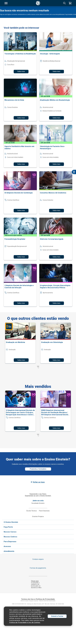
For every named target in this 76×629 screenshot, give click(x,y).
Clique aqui (35, 581)
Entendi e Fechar (57, 616)
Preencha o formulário (38, 469)
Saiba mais (21, 71)
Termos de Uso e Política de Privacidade (38, 599)
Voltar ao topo (39, 482)
